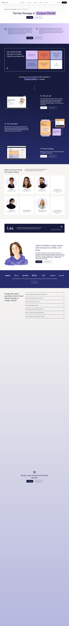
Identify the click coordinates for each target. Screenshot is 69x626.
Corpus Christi (13, 9)
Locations (6, 9)
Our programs (22, 2)
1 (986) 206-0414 (38, 17)
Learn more (34, 282)
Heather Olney (58, 189)
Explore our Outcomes (56, 229)
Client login (58, 2)
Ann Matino (11, 189)
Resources (35, 2)
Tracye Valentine (57, 210)
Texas (9, 9)
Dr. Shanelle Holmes (27, 210)
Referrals (46, 2)
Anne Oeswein (27, 189)
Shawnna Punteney (42, 210)
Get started (64, 2)
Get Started (30, 17)
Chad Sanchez (42, 189)
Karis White (11, 210)
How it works (29, 2)
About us (41, 2)
